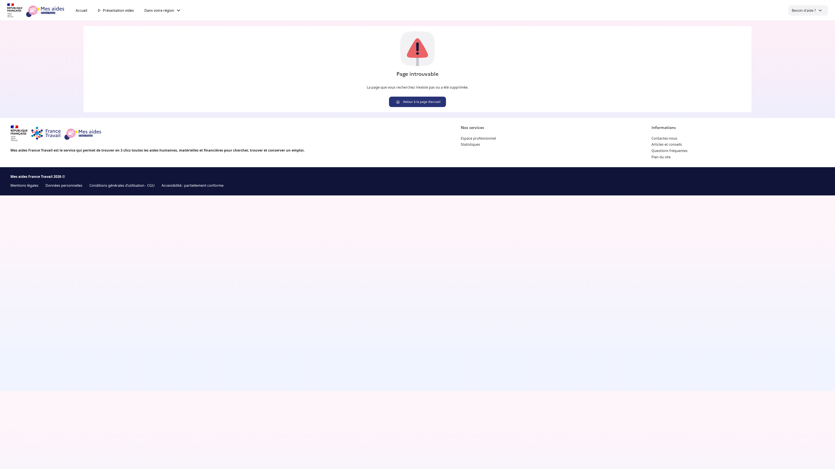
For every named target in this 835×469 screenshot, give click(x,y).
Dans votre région (159, 10)
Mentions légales (24, 185)
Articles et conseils (666, 144)
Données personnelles (63, 185)
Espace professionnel (478, 138)
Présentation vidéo (118, 10)
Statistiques (470, 144)
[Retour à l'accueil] (39, 10)
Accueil (81, 10)
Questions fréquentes (669, 150)
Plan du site (661, 157)
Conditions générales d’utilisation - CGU (122, 185)
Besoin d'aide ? (804, 10)
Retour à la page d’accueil (422, 102)
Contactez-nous (664, 138)
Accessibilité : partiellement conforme (193, 185)
